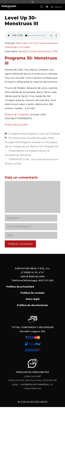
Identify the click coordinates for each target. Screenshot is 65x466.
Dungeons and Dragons (23, 133)
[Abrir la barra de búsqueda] (41, 7)
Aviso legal (32, 298)
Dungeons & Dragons (17, 142)
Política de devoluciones (32, 305)
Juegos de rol (21, 146)
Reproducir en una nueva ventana (36, 43)
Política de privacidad (20, 286)
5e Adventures (17, 137)
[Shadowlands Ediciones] (9, 7)
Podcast (55, 133)
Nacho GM (36, 146)
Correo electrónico (40, 51)
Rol (57, 146)
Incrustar (24, 47)
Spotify (22, 51)
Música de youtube (16, 124)
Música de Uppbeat (17, 114)
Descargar (11, 47)
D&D (51, 137)
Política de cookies (33, 292)
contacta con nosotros (34, 384)
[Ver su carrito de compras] (47, 7)
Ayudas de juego (37, 137)
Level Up (43, 133)
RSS (55, 51)
